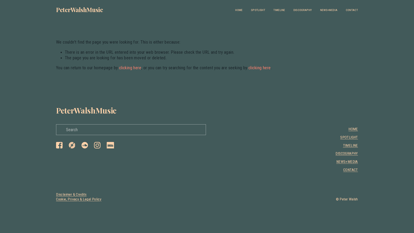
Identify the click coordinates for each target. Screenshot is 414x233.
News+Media (328, 10)
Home (239, 10)
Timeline (279, 10)
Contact (352, 10)
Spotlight (258, 10)
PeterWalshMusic (79, 10)
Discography (302, 10)
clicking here (130, 67)
